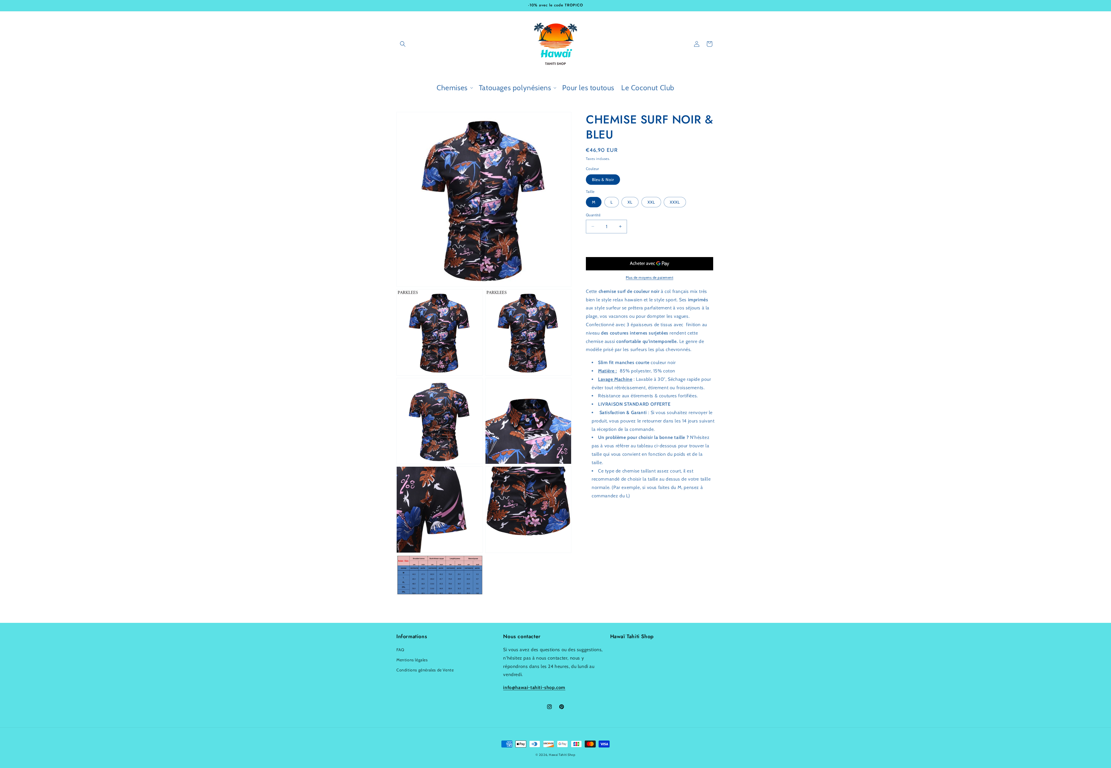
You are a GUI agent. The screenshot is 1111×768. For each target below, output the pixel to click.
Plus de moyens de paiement (649, 277)
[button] (402, 44)
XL (630, 202)
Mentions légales (412, 659)
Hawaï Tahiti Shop (562, 755)
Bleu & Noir (603, 179)
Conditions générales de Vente (425, 670)
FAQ (400, 649)
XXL (651, 202)
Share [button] (597, 535)
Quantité (593, 215)
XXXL (675, 202)
